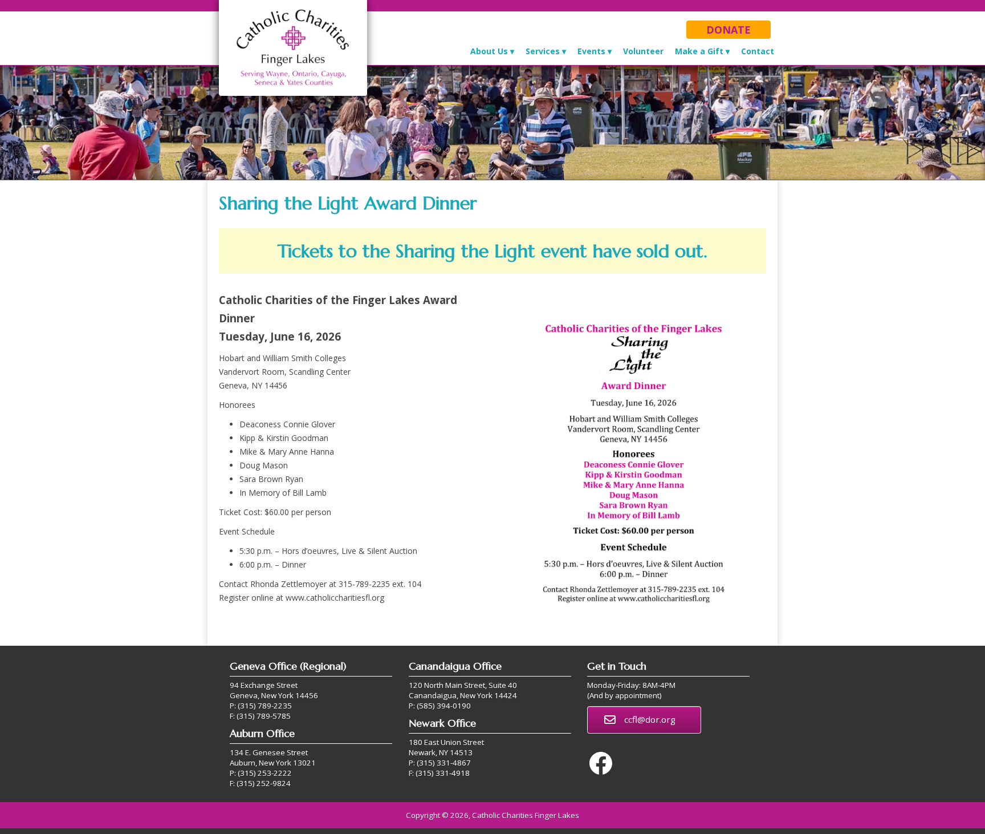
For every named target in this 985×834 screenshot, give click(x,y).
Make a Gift (699, 51)
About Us (489, 51)
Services (543, 51)
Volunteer (643, 51)
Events (591, 51)
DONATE (728, 30)
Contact (757, 51)
